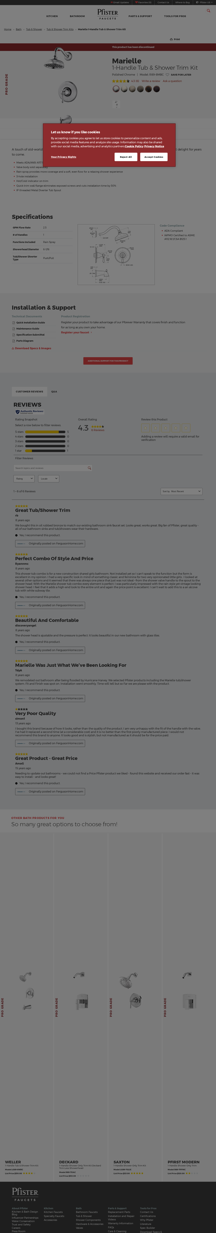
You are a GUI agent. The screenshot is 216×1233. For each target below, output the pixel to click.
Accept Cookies (153, 156)
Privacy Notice (154, 146)
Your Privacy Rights (63, 156)
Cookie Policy (134, 146)
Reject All (126, 156)
